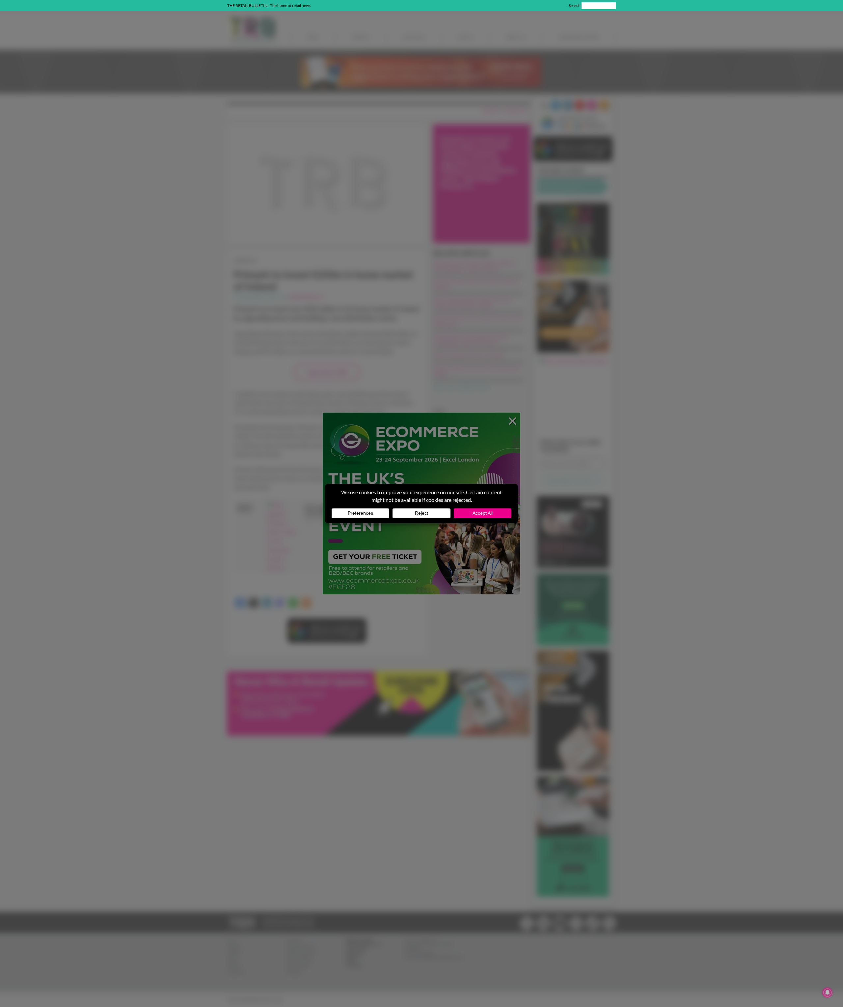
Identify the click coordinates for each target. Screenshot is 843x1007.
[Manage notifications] (827, 992)
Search (575, 5)
